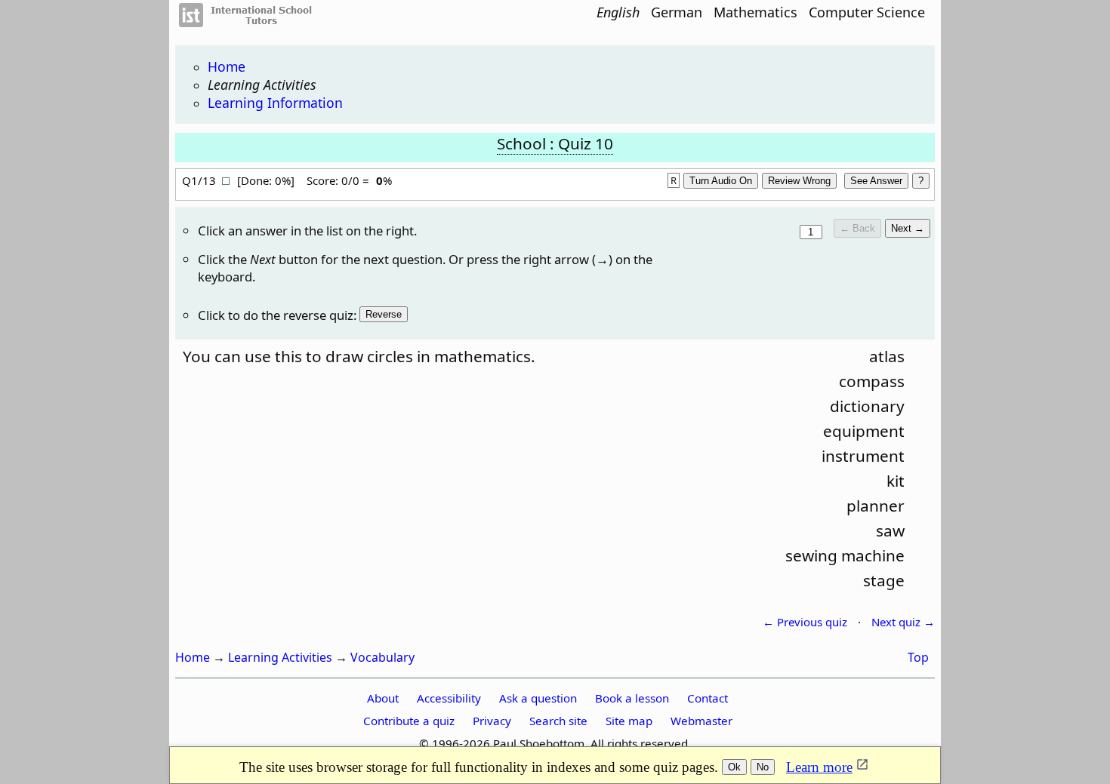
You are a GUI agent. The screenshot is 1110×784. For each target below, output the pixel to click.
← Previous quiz (805, 621)
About (383, 698)
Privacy (492, 720)
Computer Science (867, 12)
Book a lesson (632, 698)
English (618, 12)
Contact (707, 698)
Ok (734, 767)
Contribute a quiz (409, 720)
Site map (629, 720)
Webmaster (701, 720)
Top (918, 657)
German (676, 12)
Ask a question (538, 698)
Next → (907, 228)
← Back (857, 228)
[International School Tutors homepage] (254, 22)
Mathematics (755, 12)
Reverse (383, 314)
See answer (876, 180)
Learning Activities (262, 84)
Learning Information (275, 103)
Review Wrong (799, 180)
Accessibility (449, 698)
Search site (558, 720)
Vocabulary (382, 657)
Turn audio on (720, 180)
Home (226, 66)
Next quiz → (903, 621)
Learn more (819, 767)
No (763, 767)
